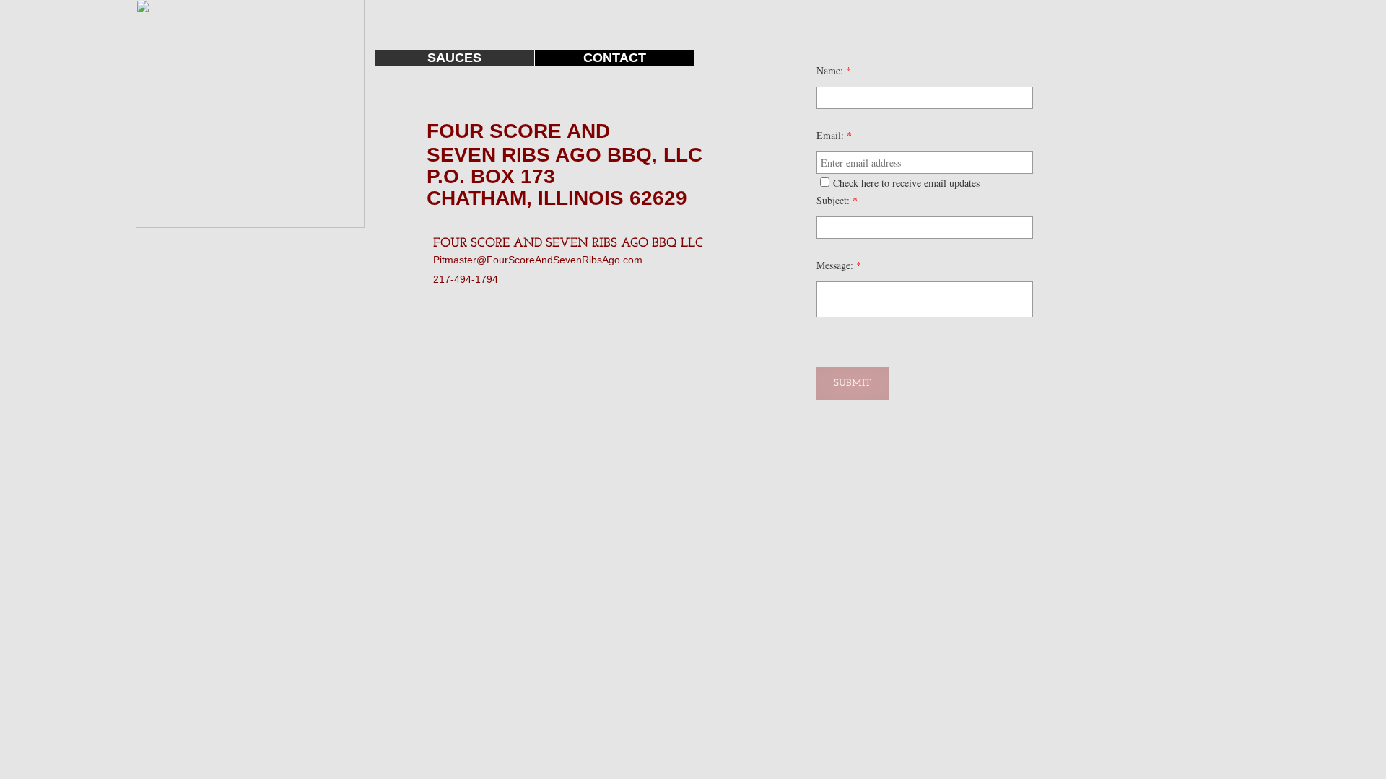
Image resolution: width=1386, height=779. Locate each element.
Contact (614, 57)
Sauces (454, 57)
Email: (834, 135)
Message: (838, 265)
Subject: (837, 200)
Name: (833, 70)
